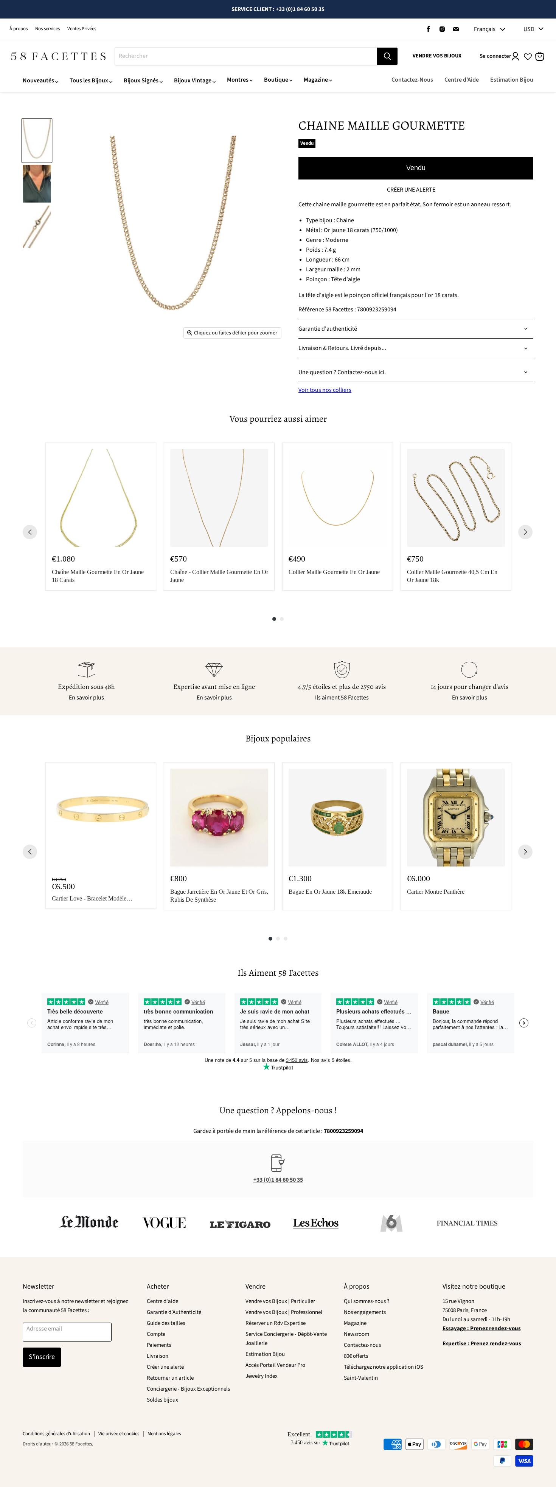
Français (484, 29)
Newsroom (356, 1334)
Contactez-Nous (412, 80)
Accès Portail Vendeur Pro (275, 1365)
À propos (18, 29)
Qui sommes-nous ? (366, 1301)
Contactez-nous (362, 1345)
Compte (156, 1334)
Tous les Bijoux (89, 80)
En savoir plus (86, 697)
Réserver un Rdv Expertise (275, 1323)
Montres (237, 80)
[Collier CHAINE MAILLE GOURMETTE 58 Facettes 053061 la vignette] (37, 141)
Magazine (316, 80)
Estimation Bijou (511, 80)
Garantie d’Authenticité (174, 1312)
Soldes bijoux (162, 1400)
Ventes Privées (81, 29)
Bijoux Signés (141, 80)
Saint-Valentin (361, 1378)
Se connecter (495, 56)
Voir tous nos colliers (324, 390)
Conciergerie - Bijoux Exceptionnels (188, 1389)
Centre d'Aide (461, 80)
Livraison (157, 1356)
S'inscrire (42, 1357)
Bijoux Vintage (192, 80)
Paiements (159, 1345)
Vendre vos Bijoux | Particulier (280, 1301)
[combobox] (246, 56)
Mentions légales (164, 1433)
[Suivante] (525, 532)
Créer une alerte (165, 1367)
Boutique (276, 80)
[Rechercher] (387, 56)
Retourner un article (170, 1378)
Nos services (47, 29)
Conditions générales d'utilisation (56, 1433)
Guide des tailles (166, 1323)
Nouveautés (38, 80)
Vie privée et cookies (118, 1433)
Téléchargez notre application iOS (383, 1367)
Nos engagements (365, 1312)
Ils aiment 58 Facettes (342, 697)
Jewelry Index (261, 1376)
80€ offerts (356, 1356)
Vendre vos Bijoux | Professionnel (283, 1312)
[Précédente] (30, 532)
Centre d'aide (162, 1301)
